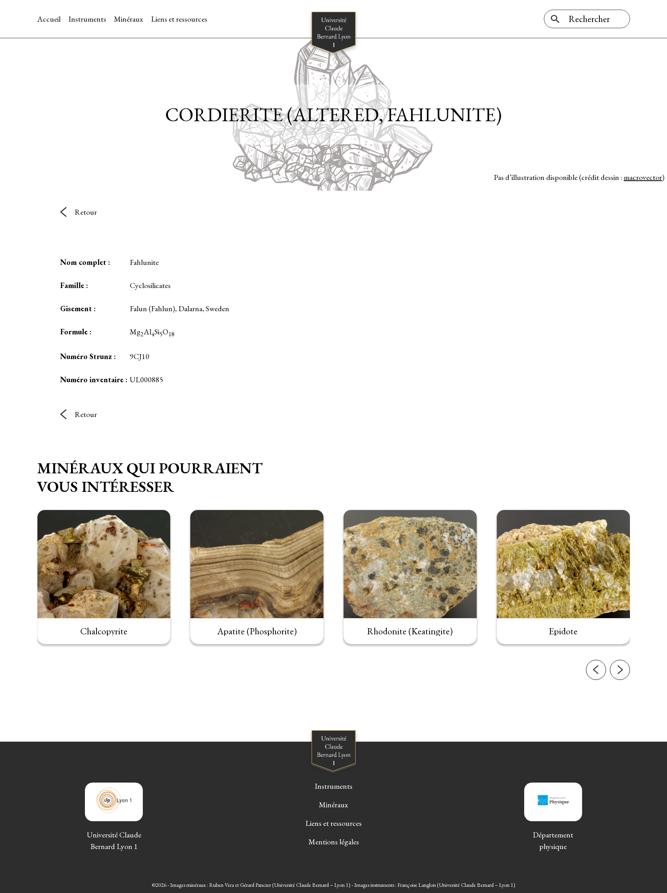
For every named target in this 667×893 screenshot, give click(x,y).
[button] (596, 670)
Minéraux (128, 19)
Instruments (87, 19)
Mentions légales (333, 842)
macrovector (643, 177)
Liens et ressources (179, 19)
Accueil (49, 19)
